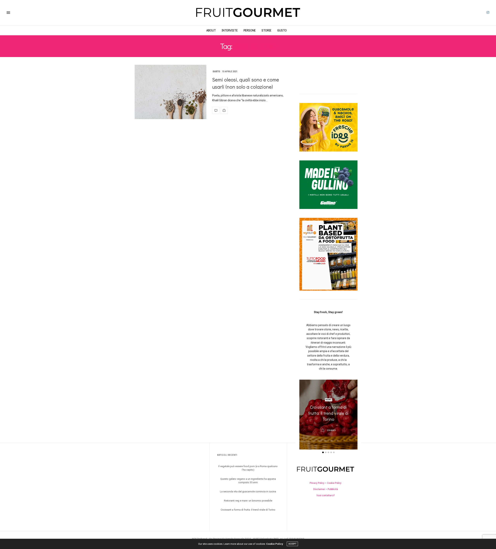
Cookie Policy (334, 483)
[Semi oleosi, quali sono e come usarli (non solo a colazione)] (170, 92)
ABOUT (211, 30)
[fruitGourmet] (248, 12)
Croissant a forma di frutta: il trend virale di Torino (328, 413)
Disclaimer (319, 489)
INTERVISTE (230, 30)
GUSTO (282, 30)
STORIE (266, 30)
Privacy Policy (317, 483)
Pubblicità (333, 489)
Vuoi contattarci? (325, 495)
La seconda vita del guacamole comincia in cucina (248, 491)
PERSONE (250, 30)
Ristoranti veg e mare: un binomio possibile (248, 500)
